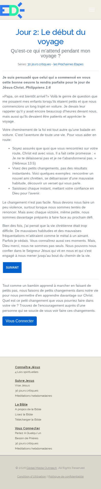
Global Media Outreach (41, 468)
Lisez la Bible (24, 414)
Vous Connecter (20, 321)
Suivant (12, 267)
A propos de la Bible (28, 409)
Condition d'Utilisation (31, 476)
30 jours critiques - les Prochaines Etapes (55, 64)
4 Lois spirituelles (26, 372)
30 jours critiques (26, 390)
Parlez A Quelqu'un (28, 433)
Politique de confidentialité (66, 476)
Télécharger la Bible (28, 419)
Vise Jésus (22, 385)
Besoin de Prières (26, 438)
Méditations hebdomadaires (33, 395)
